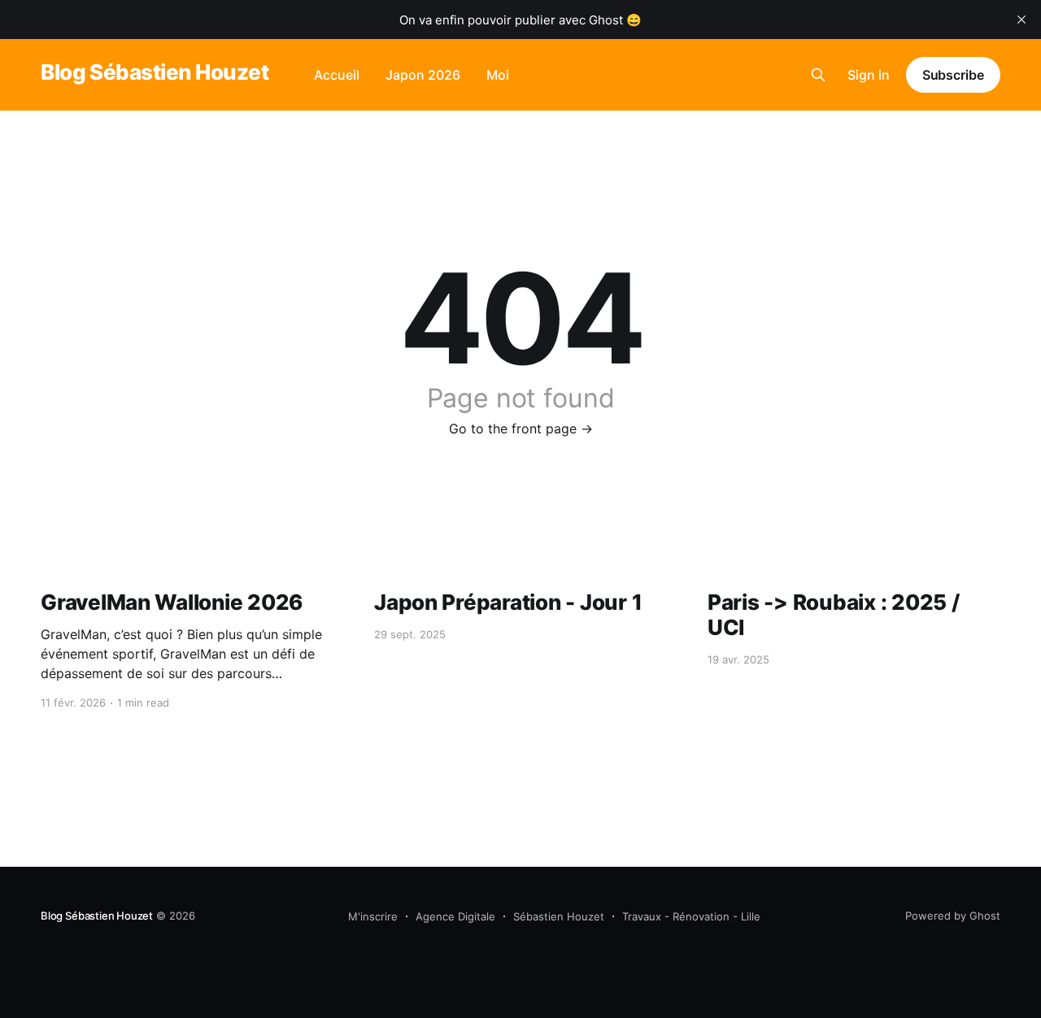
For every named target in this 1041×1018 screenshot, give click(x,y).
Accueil (336, 75)
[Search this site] (818, 75)
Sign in (868, 75)
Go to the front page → (521, 428)
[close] (1021, 20)
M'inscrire (373, 916)
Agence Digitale (455, 916)
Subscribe (953, 75)
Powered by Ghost (952, 915)
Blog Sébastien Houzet (154, 72)
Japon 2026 (422, 75)
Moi (497, 75)
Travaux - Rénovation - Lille (691, 916)
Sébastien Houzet (558, 916)
